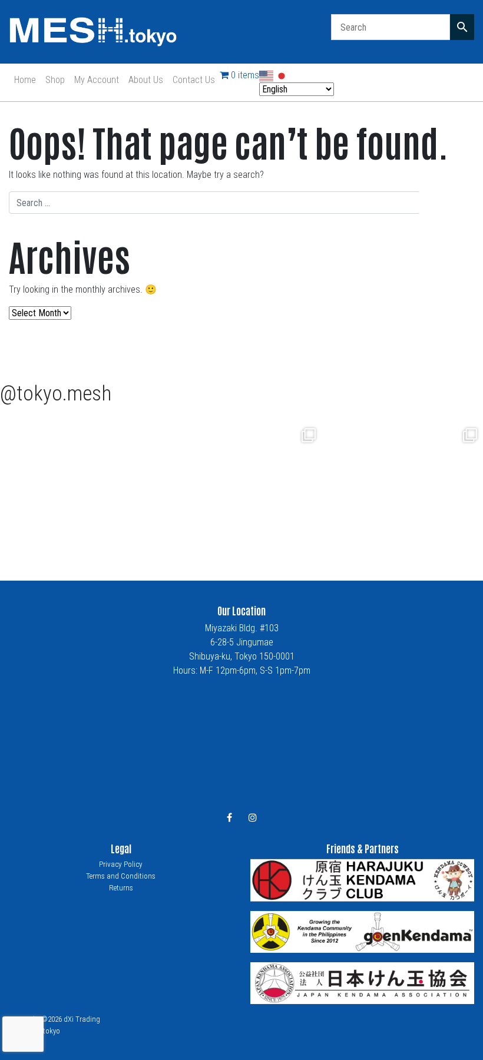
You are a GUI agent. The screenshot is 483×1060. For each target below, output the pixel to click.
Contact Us (194, 79)
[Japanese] (282, 75)
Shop (55, 79)
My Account (96, 79)
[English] (266, 75)
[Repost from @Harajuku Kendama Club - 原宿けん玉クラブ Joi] (80, 485)
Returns (121, 887)
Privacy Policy (121, 864)
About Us (145, 79)
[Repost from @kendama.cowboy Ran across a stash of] (242, 485)
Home (25, 79)
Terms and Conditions (121, 876)
